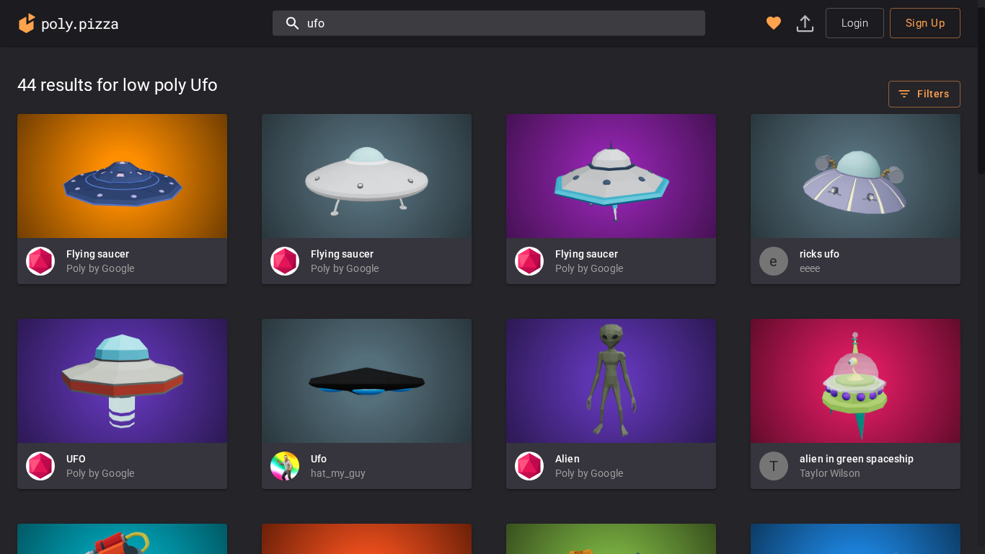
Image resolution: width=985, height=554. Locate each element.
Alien (567, 459)
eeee (810, 268)
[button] (774, 23)
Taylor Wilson (830, 473)
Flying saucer (97, 254)
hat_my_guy (338, 473)
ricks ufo (819, 254)
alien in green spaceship (857, 459)
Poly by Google (100, 268)
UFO (76, 459)
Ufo (319, 459)
